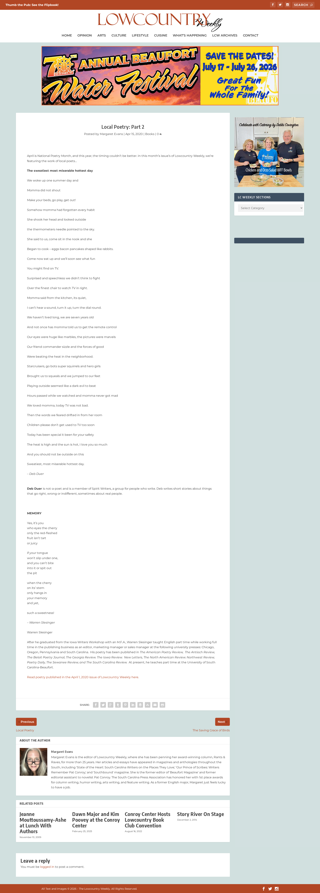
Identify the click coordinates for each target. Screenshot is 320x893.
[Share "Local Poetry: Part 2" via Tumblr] (118, 705)
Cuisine (160, 35)
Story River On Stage (200, 814)
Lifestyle (140, 35)
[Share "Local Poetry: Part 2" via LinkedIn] (132, 705)
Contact (250, 35)
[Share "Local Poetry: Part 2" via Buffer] (140, 705)
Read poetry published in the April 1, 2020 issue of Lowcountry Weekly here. (83, 677)
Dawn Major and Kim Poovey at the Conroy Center (96, 820)
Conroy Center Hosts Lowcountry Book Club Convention (148, 820)
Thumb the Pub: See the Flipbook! (32, 5)
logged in (47, 867)
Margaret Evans (111, 134)
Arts (101, 35)
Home (67, 35)
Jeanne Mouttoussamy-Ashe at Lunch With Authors (43, 822)
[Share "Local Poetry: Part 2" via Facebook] (95, 705)
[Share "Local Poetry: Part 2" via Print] (162, 705)
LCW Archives (224, 35)
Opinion (84, 35)
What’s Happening (190, 35)
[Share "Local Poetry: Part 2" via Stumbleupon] (147, 705)
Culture (118, 35)
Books (149, 134)
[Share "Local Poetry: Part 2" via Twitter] (103, 705)
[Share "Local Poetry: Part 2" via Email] (155, 705)
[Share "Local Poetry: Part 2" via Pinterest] (125, 705)
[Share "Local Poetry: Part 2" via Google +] (110, 705)
